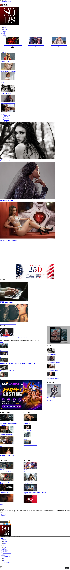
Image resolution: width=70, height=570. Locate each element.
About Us (2, 516)
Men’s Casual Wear (5, 540)
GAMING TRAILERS (7, 118)
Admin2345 (4, 425)
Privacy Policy (3, 515)
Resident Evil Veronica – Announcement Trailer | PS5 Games (33, 503)
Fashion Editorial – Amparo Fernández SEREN (8, 71)
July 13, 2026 (1, 425)
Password (1, 566)
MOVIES (4, 119)
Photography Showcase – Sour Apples (52, 370)
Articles (7, 336)
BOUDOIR (4, 83)
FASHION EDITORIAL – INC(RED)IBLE (7, 61)
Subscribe (67, 568)
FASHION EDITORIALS (4, 550)
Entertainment (3, 114)
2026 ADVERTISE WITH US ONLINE (6, 1)
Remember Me (2, 567)
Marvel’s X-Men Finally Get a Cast (5, 356)
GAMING (4, 117)
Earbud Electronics (5, 32)
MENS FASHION (5, 551)
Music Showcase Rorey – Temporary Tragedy (7, 455)
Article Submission (2, 301)
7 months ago (1, 456)
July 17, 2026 (48, 400)
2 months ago (25, 439)
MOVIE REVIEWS (6, 561)
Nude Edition (4, 35)
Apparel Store (3, 26)
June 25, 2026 (25, 494)
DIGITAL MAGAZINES (4, 33)
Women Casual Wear (5, 30)
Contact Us (2, 517)
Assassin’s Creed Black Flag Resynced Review (30, 482)
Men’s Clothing (4, 27)
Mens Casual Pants (5, 28)
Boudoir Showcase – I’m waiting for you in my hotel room (8, 240)
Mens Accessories (5, 29)
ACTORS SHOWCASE (7, 121)
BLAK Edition (4, 36)
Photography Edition (5, 34)
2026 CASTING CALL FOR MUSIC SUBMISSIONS (8, 324)
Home (2, 538)
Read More (1, 342)
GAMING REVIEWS (7, 559)
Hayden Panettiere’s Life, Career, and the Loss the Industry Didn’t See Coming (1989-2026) (13, 337)
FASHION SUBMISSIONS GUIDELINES (6, 2)
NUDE (4, 84)
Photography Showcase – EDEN (6, 93)
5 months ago (1, 446)
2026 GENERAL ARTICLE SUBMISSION (6, 302)
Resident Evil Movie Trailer (4, 492)
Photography (2, 82)
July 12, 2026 (1, 241)
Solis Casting (2, 50)
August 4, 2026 (25, 424)
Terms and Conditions (4, 514)
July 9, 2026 (25, 483)
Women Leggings (5, 31)
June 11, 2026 (25, 505)
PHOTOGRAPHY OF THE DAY (51, 397)
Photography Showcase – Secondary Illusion (8, 103)
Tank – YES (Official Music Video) (29, 430)
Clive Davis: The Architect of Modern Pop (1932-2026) (8, 434)
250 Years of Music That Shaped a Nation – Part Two (8, 370)
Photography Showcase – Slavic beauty (53, 378)
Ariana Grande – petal (27, 423)
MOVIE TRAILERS (6, 120)
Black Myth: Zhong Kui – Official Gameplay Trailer (8, 348)
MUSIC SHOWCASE (7, 115)
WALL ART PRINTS (4, 549)
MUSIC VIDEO (6, 116)
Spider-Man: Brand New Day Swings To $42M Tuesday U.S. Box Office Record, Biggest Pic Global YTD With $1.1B (17, 363)
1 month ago (1, 504)
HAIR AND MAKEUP (5, 52)
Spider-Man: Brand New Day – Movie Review (7, 482)
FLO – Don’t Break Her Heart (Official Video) (30, 445)
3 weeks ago (1, 483)
